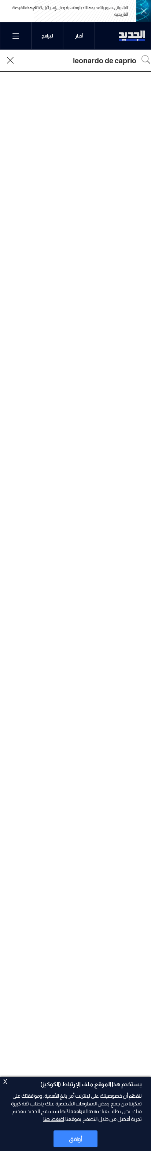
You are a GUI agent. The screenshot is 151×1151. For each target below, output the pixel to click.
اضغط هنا (53, 1119)
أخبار (79, 36)
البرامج (47, 36)
